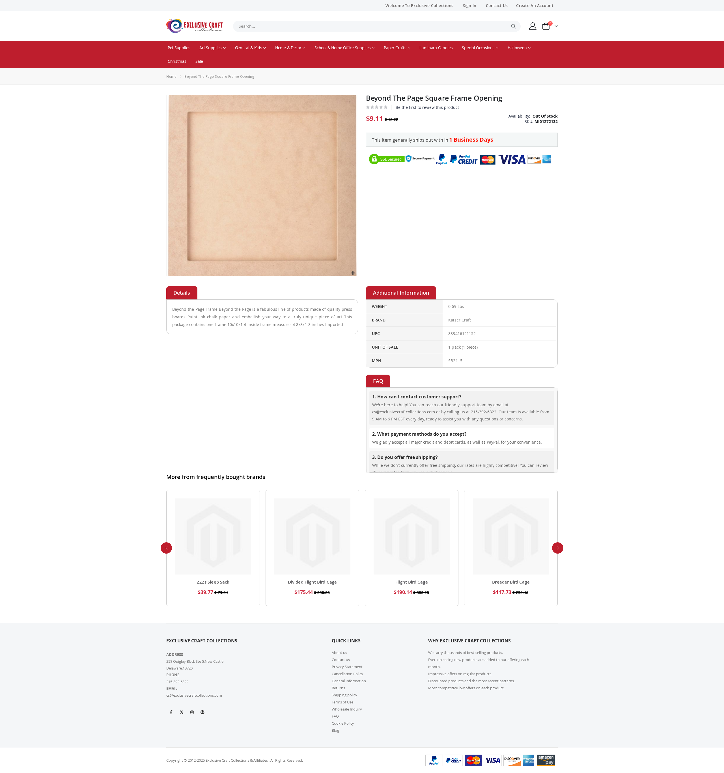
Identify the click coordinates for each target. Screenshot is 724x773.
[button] (353, 273)
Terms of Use (342, 702)
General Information (349, 680)
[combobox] (376, 26)
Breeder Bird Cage (510, 582)
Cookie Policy (343, 723)
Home (171, 76)
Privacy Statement (347, 666)
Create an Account (534, 5)
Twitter (181, 712)
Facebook (171, 712)
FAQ (335, 716)
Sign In (470, 5)
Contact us (341, 659)
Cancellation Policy (347, 673)
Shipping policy (344, 695)
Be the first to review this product (427, 107)
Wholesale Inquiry (347, 709)
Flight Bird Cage (411, 582)
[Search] (513, 26)
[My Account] (532, 26)
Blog (335, 730)
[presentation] (166, 548)
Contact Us (497, 5)
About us (339, 652)
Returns (338, 687)
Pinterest (202, 712)
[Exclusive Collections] (194, 26)
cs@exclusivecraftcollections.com (194, 695)
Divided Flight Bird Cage (312, 582)
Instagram (192, 712)
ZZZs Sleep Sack (213, 582)
